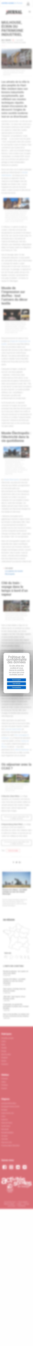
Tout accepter (16, 680)
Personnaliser (16, 687)
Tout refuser (16, 684)
